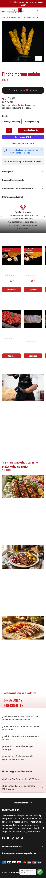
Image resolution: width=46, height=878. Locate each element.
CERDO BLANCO (14, 17)
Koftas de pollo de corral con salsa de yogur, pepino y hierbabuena (23, 508)
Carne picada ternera (11, 333)
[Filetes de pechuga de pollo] (33, 319)
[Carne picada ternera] (11, 319)
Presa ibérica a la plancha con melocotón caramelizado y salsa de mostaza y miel (21, 651)
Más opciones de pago (23, 143)
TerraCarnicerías (13, 872)
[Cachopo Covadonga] (11, 255)
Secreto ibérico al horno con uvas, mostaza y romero (23, 579)
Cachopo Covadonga (11, 270)
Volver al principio (22, 803)
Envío (20, 105)
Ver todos (39, 240)
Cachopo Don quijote (33, 270)
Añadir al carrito (31, 130)
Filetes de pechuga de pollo (33, 333)
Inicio (4, 17)
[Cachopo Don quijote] (33, 255)
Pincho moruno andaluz (31, 17)
